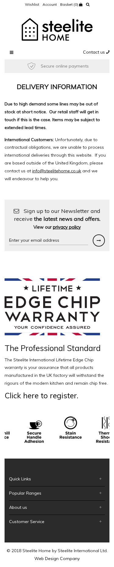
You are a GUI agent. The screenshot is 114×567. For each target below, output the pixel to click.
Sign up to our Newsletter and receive (57, 218)
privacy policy (67, 227)
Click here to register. (41, 395)
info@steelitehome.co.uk (56, 171)
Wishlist (32, 4)
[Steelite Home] (57, 29)
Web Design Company (57, 558)
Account (50, 4)
